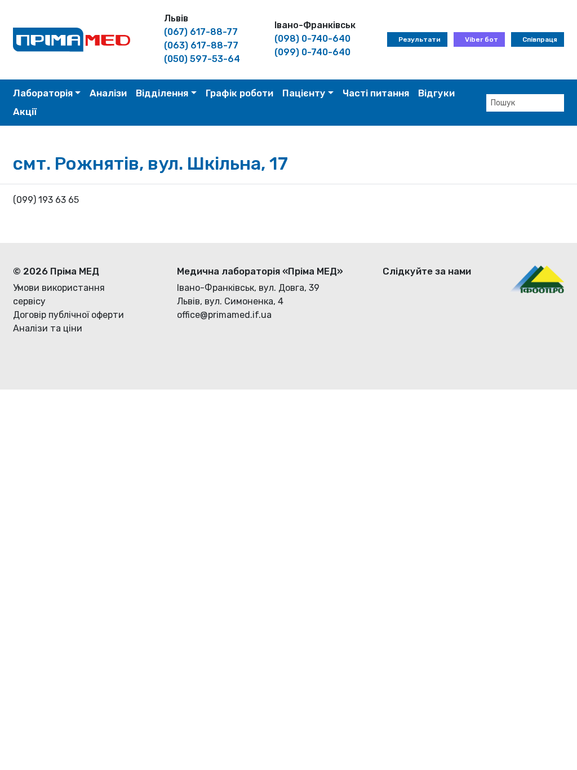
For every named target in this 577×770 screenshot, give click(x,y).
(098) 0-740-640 (312, 38)
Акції (25, 111)
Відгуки (436, 93)
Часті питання (376, 93)
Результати (419, 39)
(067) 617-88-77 (201, 31)
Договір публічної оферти (68, 314)
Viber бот (481, 39)
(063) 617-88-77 (201, 45)
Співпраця (539, 39)
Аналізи (108, 93)
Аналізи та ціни (47, 328)
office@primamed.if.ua (224, 314)
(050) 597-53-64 (202, 59)
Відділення (162, 93)
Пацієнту (304, 93)
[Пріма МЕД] (71, 39)
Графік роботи (239, 93)
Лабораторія (43, 93)
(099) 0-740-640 (312, 52)
